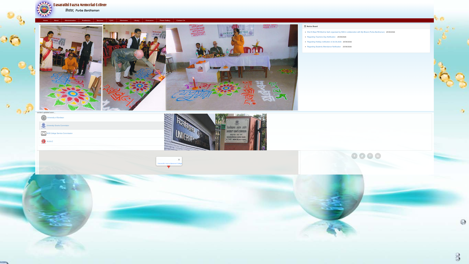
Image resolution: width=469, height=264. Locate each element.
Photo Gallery (165, 20)
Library (136, 20)
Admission (124, 20)
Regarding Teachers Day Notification (321, 37)
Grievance (150, 20)
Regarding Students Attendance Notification (324, 46)
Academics (86, 20)
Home (45, 20)
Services (100, 20)
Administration (70, 20)
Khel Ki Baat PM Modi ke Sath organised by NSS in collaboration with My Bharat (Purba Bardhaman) (346, 32)
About (56, 20)
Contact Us (180, 20)
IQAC (111, 20)
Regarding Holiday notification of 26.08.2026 (324, 41)
